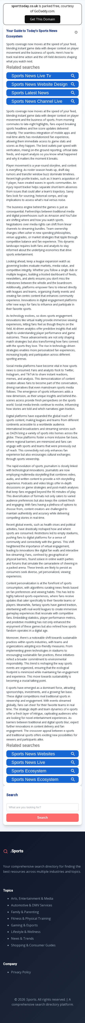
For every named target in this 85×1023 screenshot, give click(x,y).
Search (42, 817)
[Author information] (76, 32)
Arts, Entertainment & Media (32, 898)
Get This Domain (42, 19)
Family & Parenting (25, 912)
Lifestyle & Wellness (26, 932)
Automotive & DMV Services (31, 905)
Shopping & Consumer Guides (33, 945)
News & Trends (22, 938)
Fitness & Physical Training (31, 918)
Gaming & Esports (24, 925)
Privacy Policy (21, 972)
